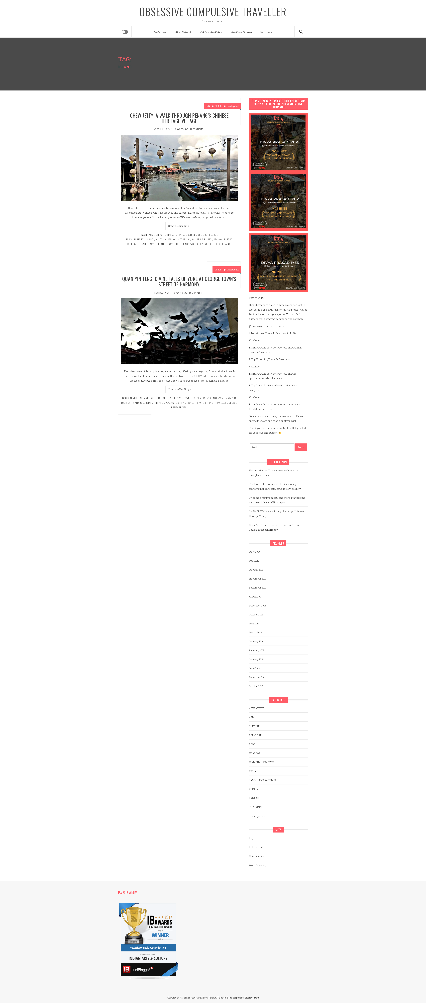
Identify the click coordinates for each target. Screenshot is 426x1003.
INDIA (252, 771)
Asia (151, 234)
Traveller (173, 244)
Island (149, 239)
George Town (182, 398)
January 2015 (256, 659)
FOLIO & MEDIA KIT (211, 31)
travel (142, 244)
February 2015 (256, 650)
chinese (169, 234)
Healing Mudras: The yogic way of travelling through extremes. (274, 473)
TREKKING (255, 807)
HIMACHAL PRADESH (261, 762)
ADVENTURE (256, 708)
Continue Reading (178, 226)
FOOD (252, 744)
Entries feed (256, 847)
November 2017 (257, 578)
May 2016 (254, 623)
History (139, 239)
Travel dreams (156, 244)
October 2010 (256, 686)
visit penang (223, 244)
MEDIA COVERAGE (241, 31)
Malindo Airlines (202, 239)
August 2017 (255, 596)
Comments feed (258, 856)
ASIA (208, 106)
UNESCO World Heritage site (197, 244)
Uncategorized (233, 106)
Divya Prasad (181, 129)
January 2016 (256, 641)
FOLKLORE (255, 735)
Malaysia (161, 239)
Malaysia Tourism (179, 239)
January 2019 (256, 569)
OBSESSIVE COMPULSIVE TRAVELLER (213, 11)
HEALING (254, 753)
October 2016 (256, 614)
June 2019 (254, 551)
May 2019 (254, 560)
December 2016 (257, 605)
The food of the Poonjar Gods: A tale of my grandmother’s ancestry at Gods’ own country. (275, 486)
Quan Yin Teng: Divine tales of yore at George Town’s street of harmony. (179, 281)
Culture (202, 234)
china (159, 234)
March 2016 (255, 632)
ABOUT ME (160, 31)
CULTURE (218, 106)
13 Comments (196, 129)
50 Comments (196, 292)
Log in (252, 838)
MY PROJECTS (183, 31)
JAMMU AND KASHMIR (262, 780)
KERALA (254, 789)
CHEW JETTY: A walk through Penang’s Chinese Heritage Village (179, 118)
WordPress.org (257, 865)
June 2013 (254, 668)
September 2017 (257, 587)
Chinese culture (185, 234)
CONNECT (266, 31)
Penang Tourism (175, 402)
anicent (148, 398)
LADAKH (254, 798)
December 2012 (257, 677)
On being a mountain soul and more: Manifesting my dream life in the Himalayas (277, 500)
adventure (136, 398)
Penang (218, 239)
